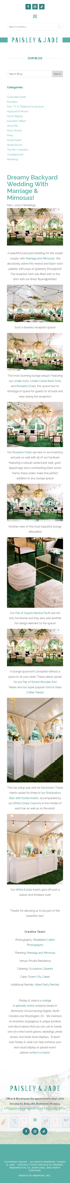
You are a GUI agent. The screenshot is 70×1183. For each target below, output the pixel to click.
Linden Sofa (21, 381)
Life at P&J (12, 125)
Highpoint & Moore (17, 111)
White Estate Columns (27, 803)
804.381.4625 (56, 1108)
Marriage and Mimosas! (40, 258)
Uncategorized (15, 154)
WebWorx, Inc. (42, 1175)
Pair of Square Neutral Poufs (33, 613)
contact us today (39, 1052)
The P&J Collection (17, 149)
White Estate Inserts (28, 889)
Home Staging (15, 116)
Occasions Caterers (41, 968)
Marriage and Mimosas (41, 952)
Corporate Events (16, 97)
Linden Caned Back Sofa (45, 381)
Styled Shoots (14, 145)
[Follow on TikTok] (42, 6)
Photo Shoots (14, 130)
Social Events (14, 140)
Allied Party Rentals (47, 984)
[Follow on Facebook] (28, 6)
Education (12, 101)
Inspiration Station (16, 121)
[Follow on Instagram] (35, 6)
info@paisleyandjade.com (23, 1108)
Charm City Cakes (39, 976)
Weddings (12, 159)
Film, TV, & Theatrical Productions (25, 106)
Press (10, 135)
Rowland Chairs (26, 386)
